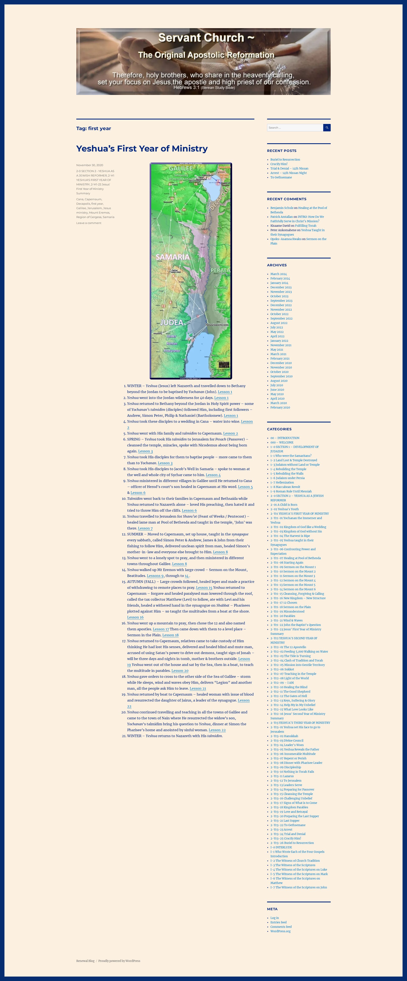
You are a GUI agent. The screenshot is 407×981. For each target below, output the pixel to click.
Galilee (81, 208)
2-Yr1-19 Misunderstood (287, 611)
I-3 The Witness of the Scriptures (292, 865)
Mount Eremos (99, 212)
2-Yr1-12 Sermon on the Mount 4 (293, 580)
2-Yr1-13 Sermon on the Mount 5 (292, 585)
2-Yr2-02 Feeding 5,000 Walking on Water (299, 651)
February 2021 (280, 358)
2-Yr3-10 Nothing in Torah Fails (292, 772)
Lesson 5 (245, 487)
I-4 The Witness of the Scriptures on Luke (298, 869)
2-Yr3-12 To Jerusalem (285, 780)
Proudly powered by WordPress (119, 961)
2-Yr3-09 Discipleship (285, 767)
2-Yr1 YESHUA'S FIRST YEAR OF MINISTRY (95, 180)
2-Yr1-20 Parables (282, 616)
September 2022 (281, 318)
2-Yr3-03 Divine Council (286, 740)
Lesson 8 (220, 552)
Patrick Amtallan (281, 217)
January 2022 (279, 341)
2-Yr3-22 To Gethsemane (287, 825)
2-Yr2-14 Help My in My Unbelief (292, 705)
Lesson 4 (213, 475)
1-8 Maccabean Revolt (285, 487)
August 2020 (278, 381)
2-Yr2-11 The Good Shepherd (290, 691)
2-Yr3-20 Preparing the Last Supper (294, 816)
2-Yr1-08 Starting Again (286, 562)
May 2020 (277, 394)
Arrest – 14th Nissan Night (288, 173)
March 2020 (278, 403)
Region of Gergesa (89, 217)
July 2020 (276, 385)
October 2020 (279, 372)
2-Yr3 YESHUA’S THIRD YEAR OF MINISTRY (300, 723)
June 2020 (277, 390)
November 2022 (281, 309)
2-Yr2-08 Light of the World (289, 678)
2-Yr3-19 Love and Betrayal (289, 812)
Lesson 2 (230, 433)
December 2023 (280, 287)
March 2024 (278, 274)
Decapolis (83, 203)
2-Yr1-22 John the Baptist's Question (295, 625)
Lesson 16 (135, 617)
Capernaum (93, 199)
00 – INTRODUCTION (284, 438)
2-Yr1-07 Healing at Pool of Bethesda (295, 558)
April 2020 (277, 398)
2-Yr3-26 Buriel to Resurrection (292, 843)
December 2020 (281, 363)
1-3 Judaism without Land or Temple (295, 465)
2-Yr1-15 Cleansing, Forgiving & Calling (297, 594)
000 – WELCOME (281, 442)
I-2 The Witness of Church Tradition (295, 861)
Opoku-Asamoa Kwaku (285, 239)
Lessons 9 (155, 576)
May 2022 (277, 332)
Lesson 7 (145, 528)
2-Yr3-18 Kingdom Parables (289, 807)
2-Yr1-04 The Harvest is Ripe (290, 536)
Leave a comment (88, 223)
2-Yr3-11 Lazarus (282, 776)
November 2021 (280, 345)
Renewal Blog (85, 961)
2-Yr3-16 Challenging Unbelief (291, 798)
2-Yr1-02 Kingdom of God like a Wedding (298, 527)
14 (187, 576)
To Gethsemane (281, 177)
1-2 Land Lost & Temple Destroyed (293, 460)
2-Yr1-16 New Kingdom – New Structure (298, 598)
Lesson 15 (204, 587)
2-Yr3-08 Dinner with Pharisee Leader (296, 763)
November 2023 (281, 292)
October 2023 (279, 296)
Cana (80, 199)
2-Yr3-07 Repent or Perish (288, 758)
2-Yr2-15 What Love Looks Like (291, 709)
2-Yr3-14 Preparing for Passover (292, 789)
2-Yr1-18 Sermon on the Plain (290, 607)
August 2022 (278, 323)
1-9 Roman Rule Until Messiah (291, 491)
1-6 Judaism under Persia (287, 478)
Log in (274, 918)
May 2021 (276, 350)
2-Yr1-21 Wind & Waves (286, 620)
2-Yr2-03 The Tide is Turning (290, 656)
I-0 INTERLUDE (281, 847)
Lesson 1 (225, 392)
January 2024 (279, 283)
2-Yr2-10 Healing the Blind (288, 687)
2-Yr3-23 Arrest (281, 829)
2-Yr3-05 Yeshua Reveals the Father (294, 749)
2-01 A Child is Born (283, 505)
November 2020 (281, 367)
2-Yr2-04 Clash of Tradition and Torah (296, 660)
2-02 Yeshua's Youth (284, 509)
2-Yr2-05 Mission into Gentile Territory (297, 665)
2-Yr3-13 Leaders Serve (286, 785)
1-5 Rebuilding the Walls (287, 473)
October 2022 (279, 314)
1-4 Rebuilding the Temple (288, 469)
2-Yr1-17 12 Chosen (283, 602)
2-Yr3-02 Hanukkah (284, 736)
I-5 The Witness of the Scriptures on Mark (299, 874)
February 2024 (280, 278)
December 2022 (281, 305)
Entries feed (278, 922)
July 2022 (276, 327)
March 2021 (278, 354)
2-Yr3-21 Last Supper (285, 821)
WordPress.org (280, 931)
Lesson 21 (198, 688)
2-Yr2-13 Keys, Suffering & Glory (292, 700)
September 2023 (281, 301)
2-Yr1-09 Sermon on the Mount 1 (293, 567)
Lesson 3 (145, 451)
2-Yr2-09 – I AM (282, 683)
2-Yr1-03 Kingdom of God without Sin (296, 531)
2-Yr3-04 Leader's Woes (287, 745)
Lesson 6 (138, 492)
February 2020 (280, 407)
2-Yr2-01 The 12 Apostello (288, 647)
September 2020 (281, 376)
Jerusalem (94, 208)
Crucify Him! (279, 164)
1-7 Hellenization (282, 482)
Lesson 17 (161, 629)
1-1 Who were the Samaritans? (290, 456)
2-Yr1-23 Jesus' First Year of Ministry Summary (93, 189)
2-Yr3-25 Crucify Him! (285, 838)
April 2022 (277, 336)
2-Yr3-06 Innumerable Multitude (293, 754)
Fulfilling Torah (305, 226)
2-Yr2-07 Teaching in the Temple (293, 674)
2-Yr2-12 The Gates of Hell (288, 696)
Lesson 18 (170, 635)
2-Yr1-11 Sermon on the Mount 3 (292, 576)
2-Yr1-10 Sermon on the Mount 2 (293, 571)
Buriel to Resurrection (285, 159)
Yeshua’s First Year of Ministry (142, 148)
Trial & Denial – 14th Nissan (289, 168)
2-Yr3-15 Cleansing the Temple (291, 794)
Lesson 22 (217, 730)
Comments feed (281, 927)
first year (97, 203)
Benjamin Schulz (281, 208)
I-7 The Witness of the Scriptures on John (298, 887)
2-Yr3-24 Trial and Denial (287, 834)
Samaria (108, 217)
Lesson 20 (179, 670)
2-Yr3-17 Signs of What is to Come (293, 803)
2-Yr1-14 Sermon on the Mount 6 (293, 589)
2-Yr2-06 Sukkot (282, 669)
